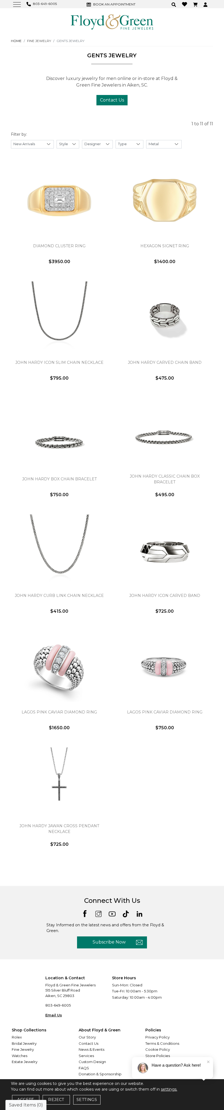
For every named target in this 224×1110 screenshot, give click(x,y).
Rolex (17, 1037)
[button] (174, 4)
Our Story (87, 1037)
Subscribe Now (109, 942)
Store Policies (157, 1056)
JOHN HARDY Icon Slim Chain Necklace (59, 362)
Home (16, 41)
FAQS (84, 1068)
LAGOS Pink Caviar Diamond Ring (59, 712)
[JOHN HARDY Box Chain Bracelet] (59, 433)
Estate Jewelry (24, 1062)
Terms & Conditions (162, 1043)
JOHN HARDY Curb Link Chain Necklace (59, 595)
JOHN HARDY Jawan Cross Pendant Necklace (59, 828)
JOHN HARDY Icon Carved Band (164, 595)
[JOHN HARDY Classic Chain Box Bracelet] (164, 433)
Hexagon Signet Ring (164, 245)
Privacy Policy (157, 1037)
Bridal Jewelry (24, 1043)
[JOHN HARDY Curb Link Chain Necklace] (59, 549)
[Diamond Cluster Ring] (59, 200)
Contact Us (112, 100)
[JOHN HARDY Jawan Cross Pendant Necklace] (59, 783)
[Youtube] (112, 913)
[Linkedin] (139, 913)
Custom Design (92, 1062)
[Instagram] (98, 913)
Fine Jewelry (23, 1049)
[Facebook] (84, 913)
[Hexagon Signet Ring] (164, 200)
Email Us (53, 1015)
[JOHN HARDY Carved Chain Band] (164, 316)
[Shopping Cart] (196, 4)
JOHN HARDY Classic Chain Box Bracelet (165, 479)
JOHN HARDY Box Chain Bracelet (59, 479)
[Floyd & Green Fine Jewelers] (112, 21)
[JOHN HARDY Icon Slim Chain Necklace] (59, 316)
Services (86, 1056)
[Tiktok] (125, 913)
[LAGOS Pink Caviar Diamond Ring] (59, 666)
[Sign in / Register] (206, 4)
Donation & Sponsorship (100, 1074)
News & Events (91, 1049)
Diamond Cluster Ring (59, 245)
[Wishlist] (185, 4)
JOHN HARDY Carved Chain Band (165, 362)
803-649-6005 (58, 1005)
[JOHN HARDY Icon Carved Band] (164, 549)
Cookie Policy (157, 1049)
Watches (19, 1056)
